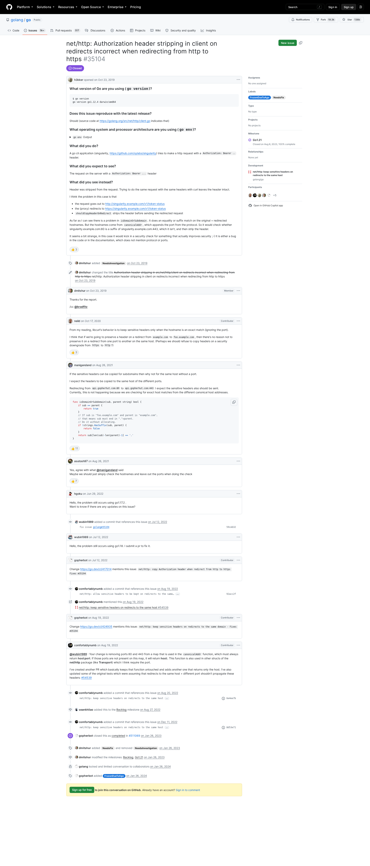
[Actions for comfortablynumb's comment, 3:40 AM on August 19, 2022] (238, 645)
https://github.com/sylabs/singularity (133, 153)
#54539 (86, 677)
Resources (66, 7)
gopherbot (80, 560)
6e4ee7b (231, 698)
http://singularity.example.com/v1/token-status (135, 203)
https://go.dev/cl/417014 (96, 569)
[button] (234, 402)
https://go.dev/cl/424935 (96, 626)
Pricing (135, 7)
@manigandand (107, 470)
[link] (83, 263)
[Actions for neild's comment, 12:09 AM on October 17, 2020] (238, 321)
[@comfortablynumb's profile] (70, 645)
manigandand (83, 365)
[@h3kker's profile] (70, 79)
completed (118, 735)
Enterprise (115, 7)
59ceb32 (231, 527)
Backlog (121, 709)
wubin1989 (81, 537)
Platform (23, 7)
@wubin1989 (78, 654)
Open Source (91, 7)
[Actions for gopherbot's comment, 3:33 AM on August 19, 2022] (238, 617)
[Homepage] (9, 7)
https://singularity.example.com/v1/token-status (135, 208)
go (28, 20)
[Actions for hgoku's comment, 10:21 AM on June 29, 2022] (238, 493)
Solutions (44, 7)
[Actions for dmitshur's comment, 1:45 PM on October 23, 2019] (238, 290)
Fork (327, 19)
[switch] (74, 249)
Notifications (303, 19)
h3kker (78, 79)
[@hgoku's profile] (70, 493)
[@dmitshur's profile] (70, 290)
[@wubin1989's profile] (70, 537)
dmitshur (79, 290)
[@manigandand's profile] (70, 365)
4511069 (134, 735)
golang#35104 (101, 527)
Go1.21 (139, 757)
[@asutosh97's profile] (70, 461)
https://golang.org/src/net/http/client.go (125, 120)
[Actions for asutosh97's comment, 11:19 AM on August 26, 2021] (238, 461)
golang (17, 20)
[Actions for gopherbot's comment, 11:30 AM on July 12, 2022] (238, 560)
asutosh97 (81, 461)
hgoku (78, 493)
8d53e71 (231, 727)
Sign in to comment (188, 789)
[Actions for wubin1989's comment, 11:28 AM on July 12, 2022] (238, 537)
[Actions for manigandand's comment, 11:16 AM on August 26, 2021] (238, 365)
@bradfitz (80, 306)
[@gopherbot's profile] (70, 560)
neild (77, 321)
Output (82, 137)
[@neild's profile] (70, 321)
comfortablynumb (85, 645)
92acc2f (231, 594)
